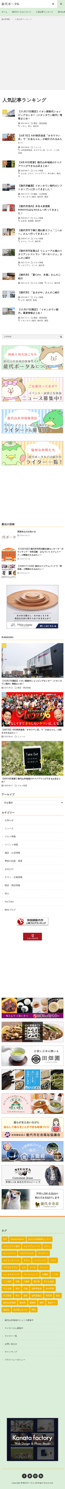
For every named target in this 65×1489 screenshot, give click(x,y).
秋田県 (49, 1295)
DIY (5, 1239)
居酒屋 (31, 221)
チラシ (27, 1260)
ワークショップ (31, 1274)
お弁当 (24, 221)
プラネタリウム (10, 1267)
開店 (46, 197)
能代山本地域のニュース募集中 (19, 1320)
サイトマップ (11, 1351)
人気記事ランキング (44, 12)
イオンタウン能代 (28, 197)
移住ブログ (10, 909)
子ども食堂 (49, 1281)
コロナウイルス (27, 1253)
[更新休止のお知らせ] (9, 537)
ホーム (4, 12)
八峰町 (27, 1281)
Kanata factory (17, 1239)
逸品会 (6, 1309)
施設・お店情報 (40, 194)
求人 (30, 126)
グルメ (31, 173)
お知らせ (9, 820)
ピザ (23, 300)
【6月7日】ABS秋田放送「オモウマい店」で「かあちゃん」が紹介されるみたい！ (40, 139)
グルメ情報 (38, 170)
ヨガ (24, 1267)
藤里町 (33, 1302)
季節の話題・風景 (13, 860)
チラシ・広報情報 (13, 877)
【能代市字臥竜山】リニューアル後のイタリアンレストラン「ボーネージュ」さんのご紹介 (40, 254)
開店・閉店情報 (40, 123)
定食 (20, 153)
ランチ (49, 150)
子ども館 (7, 1288)
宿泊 (17, 1288)
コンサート (43, 1253)
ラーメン (44, 1267)
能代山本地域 (9, 1302)
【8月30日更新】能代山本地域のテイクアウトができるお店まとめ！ (40, 164)
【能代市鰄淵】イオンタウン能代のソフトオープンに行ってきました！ (40, 187)
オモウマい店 (39, 150)
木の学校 (50, 1288)
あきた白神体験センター (39, 1239)
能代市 (36, 126)
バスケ (53, 1260)
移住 (58, 1295)
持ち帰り (51, 173)
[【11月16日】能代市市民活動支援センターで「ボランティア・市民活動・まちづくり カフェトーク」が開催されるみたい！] (9, 554)
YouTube (9, 901)
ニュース (37, 147)
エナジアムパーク (32, 1246)
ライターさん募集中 (14, 1328)
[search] (61, 336)
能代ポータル (29, 1483)
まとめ (24, 173)
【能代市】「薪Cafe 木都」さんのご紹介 (39, 276)
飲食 (35, 300)
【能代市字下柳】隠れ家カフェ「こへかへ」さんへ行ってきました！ (40, 232)
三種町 (45, 1274)
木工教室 (7, 1295)
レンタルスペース (11, 1274)
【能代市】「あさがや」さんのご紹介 (39, 292)
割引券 (37, 1281)
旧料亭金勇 (37, 1288)
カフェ (24, 241)
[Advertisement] (32, 54)
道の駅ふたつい (20, 1309)
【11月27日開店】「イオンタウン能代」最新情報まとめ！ (38, 311)
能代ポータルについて (21, 12)
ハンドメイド (40, 1260)
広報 (26, 1288)
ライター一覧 (11, 1336)
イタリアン (25, 265)
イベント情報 (11, 844)
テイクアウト (40, 173)
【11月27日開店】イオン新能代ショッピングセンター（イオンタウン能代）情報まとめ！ (40, 115)
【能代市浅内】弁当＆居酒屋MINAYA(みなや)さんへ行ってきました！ (38, 209)
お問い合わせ (11, 1344)
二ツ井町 (7, 1281)
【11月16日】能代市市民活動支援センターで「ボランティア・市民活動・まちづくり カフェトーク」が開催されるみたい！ (40, 551)
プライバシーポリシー (15, 1359)
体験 (17, 1281)
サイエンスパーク (11, 1260)
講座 (42, 1302)
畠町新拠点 (37, 1295)
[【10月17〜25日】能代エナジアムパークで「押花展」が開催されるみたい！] (9, 572)
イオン (24, 126)
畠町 (26, 1295)
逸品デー (52, 1302)
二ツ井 (56, 150)
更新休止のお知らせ (26, 531)
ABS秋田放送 (26, 150)
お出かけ (9, 869)
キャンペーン (9, 1253)
